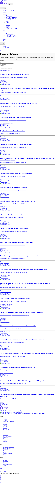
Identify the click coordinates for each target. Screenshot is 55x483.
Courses (5, 12)
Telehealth (5, 426)
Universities (5, 437)
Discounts (5, 441)
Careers (4, 452)
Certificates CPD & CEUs (12, 28)
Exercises (5, 425)
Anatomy (8, 21)
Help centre (5, 460)
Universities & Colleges (11, 36)
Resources (2, 50)
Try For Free (6, 47)
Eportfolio (8, 27)
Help (4, 40)
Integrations (5, 461)
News (4, 39)
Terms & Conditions (7, 453)
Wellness (8, 25)
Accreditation (6, 429)
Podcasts (8, 23)
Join (4, 30)
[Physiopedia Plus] (4, 4)
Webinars (5, 428)
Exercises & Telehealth (11, 18)
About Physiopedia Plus (8, 448)
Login (4, 46)
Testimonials (6, 450)
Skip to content (3, 0)
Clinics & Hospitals (10, 35)
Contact (4, 463)
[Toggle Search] (10, 4)
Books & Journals (10, 19)
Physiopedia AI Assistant (11, 17)
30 (2, 405)
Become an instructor (7, 464)
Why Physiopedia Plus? (8, 10)
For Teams (5, 32)
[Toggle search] (2, 43)
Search (4, 8)
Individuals (5, 435)
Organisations (9, 37)
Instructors (5, 449)
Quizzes (7, 26)
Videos (7, 22)
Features (5, 14)
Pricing (4, 440)
